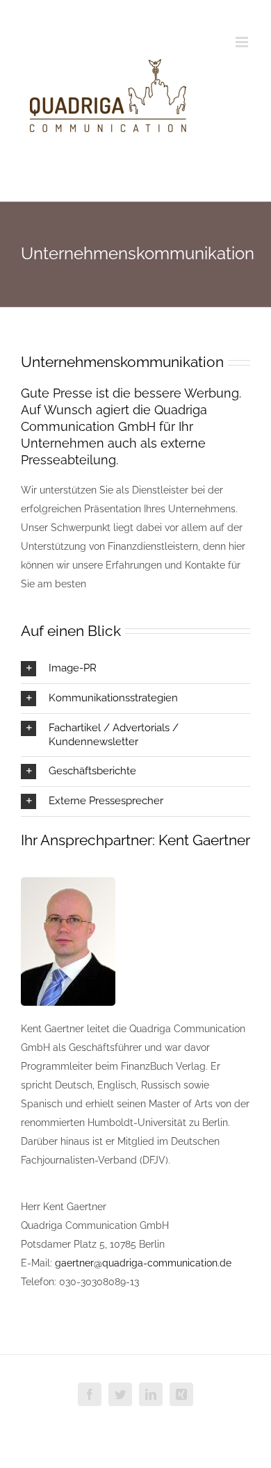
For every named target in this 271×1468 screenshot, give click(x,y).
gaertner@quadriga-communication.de (143, 1263)
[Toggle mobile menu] (243, 42)
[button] (135, 668)
